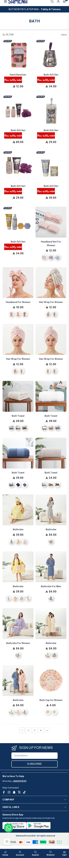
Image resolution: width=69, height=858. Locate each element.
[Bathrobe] (18, 509)
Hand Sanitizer (18, 74)
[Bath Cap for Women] (50, 680)
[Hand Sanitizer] (18, 55)
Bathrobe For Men (51, 586)
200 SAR (34, 9)
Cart (64, 855)
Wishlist (51, 855)
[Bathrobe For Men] (50, 566)
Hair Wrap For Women (51, 302)
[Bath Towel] (18, 396)
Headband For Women (18, 302)
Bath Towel (18, 416)
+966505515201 (19, 781)
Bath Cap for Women (50, 700)
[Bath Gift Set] (50, 55)
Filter (10, 34)
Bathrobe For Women (18, 643)
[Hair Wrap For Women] (50, 282)
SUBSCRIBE (34, 764)
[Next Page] (47, 730)
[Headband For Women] (18, 282)
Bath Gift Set (51, 74)
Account (20, 855)
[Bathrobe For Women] (18, 623)
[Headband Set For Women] (50, 222)
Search (35, 855)
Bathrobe (18, 529)
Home (5, 855)
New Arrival (7, 41)
